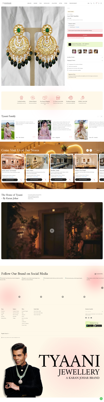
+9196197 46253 (29, 176)
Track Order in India (37, 311)
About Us (23, 315)
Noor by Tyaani (15, 315)
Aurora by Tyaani (16, 313)
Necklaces (3, 311)
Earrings (2, 313)
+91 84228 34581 (78, 176)
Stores (23, 320)
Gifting (14, 318)
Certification (24, 322)
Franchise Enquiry (25, 311)
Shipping (74, 19)
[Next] (102, 288)
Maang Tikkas (3, 318)
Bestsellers (14, 316)
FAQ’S (23, 316)
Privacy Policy (24, 325)
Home (68, 8)
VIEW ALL (98, 150)
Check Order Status (37, 315)
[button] (94, 3)
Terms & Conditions (25, 323)
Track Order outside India (38, 313)
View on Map (35, 176)
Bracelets (2, 316)
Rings (2, 315)
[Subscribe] (102, 311)
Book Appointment (10, 179)
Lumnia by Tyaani (16, 311)
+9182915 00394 (53, 176)
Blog (22, 313)
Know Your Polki (25, 318)
